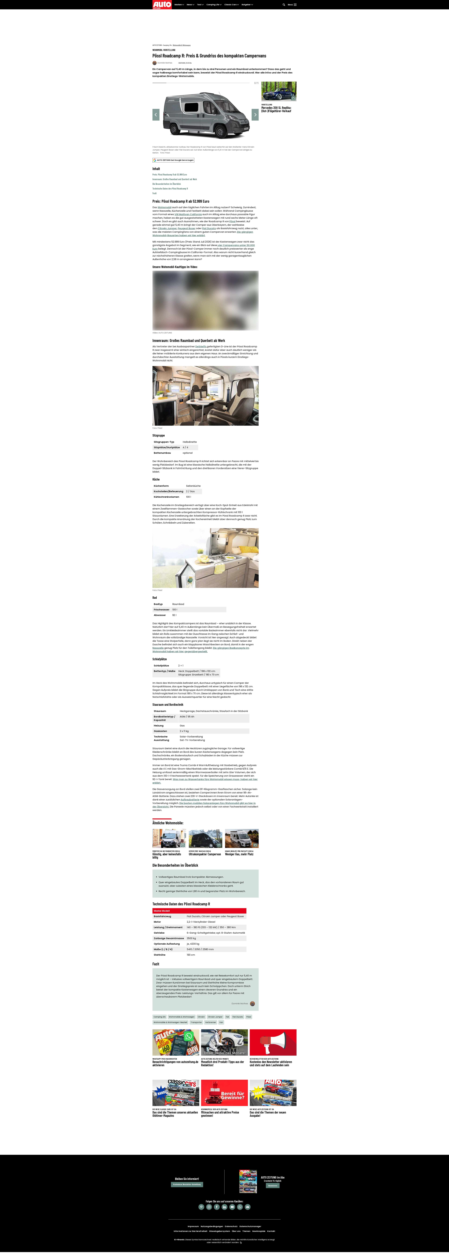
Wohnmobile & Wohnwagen (182, 45)
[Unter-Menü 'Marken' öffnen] (183, 4)
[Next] (255, 115)
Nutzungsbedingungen (212, 1226)
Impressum (193, 1226)
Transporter (196, 1022)
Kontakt (271, 1231)
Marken (178, 5)
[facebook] (217, 1207)
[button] (205, 180)
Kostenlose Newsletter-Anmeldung (187, 1184)
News (189, 5)
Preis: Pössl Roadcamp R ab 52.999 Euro (169, 174)
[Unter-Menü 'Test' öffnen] (203, 4)
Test (199, 5)
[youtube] (232, 1207)
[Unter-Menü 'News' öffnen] (193, 4)
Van (221, 1022)
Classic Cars (230, 5)
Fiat (227, 1017)
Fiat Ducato (209, 228)
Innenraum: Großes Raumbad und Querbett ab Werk (174, 179)
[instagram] (209, 1207)
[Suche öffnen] (284, 5)
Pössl (232, 221)
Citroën (201, 1017)
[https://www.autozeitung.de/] (162, 4)
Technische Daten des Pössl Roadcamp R (170, 188)
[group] (205, 119)
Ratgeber (246, 5)
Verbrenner (210, 1022)
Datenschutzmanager (250, 1226)
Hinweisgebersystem (219, 1231)
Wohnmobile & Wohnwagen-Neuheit (170, 1022)
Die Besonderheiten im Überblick (166, 183)
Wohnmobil (164, 207)
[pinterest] (201, 1207)
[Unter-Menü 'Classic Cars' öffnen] (238, 4)
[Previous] (155, 115)
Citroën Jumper (167, 228)
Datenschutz (231, 1226)
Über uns (236, 1231)
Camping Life (212, 5)
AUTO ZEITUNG (157, 45)
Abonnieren (272, 1185)
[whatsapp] (240, 1207)
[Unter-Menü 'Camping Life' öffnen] (221, 4)
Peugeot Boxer (186, 228)
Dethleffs (201, 346)
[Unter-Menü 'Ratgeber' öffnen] (252, 4)
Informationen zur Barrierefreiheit (190, 1231)
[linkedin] (224, 1207)
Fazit (154, 193)
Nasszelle (158, 648)
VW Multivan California (188, 214)
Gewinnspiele (258, 1231)
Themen (246, 1231)
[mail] (248, 1207)
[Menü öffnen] (295, 4)
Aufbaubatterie (190, 799)
